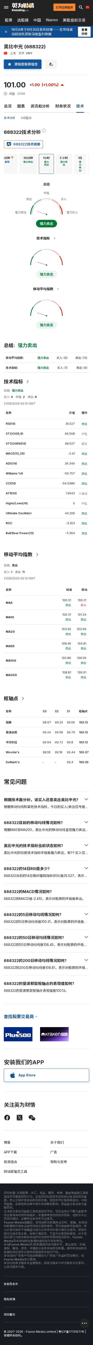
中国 (37, 20)
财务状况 (63, 106)
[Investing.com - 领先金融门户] (23, 7)
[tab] (28, 164)
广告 (53, 1152)
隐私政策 (9, 1299)
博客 (7, 1142)
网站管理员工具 (15, 1171)
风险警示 (9, 1314)
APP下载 (10, 1152)
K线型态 (26, 118)
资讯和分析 (40, 106)
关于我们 (57, 1142)
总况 (7, 106)
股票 (8, 20)
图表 (21, 106)
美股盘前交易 (74, 20)
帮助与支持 (58, 1162)
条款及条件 (11, 1284)
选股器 (23, 20)
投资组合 (10, 1162)
